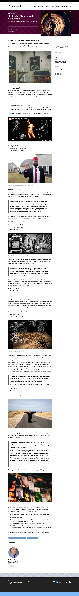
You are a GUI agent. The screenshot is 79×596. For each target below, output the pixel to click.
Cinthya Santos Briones (14, 514)
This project (10, 189)
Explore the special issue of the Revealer (17, 537)
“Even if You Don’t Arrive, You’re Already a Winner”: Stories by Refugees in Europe (61, 62)
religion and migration (42, 507)
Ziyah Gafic (12, 523)
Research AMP (63, 0)
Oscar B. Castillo (31, 21)
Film (56, 54)
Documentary (57, 66)
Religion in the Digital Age (13, 29)
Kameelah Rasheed (24, 21)
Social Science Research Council (55, 0)
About (20, 593)
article (24, 369)
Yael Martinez (14, 23)
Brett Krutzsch (10, 21)
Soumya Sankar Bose (17, 21)
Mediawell (68, 0)
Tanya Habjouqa (19, 23)
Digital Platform (57, 59)
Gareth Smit (12, 525)
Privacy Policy (24, 593)
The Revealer (12, 31)
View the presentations (32, 537)
